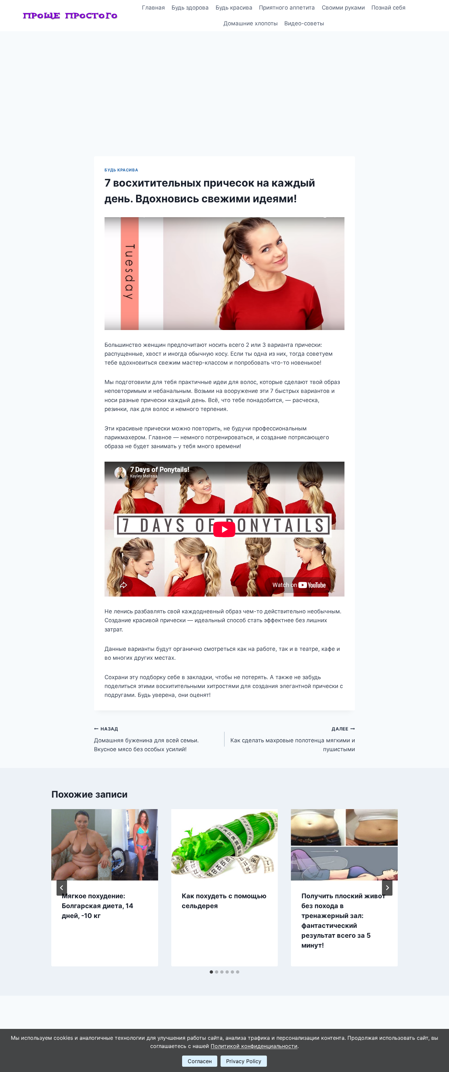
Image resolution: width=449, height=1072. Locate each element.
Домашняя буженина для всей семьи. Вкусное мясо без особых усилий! (146, 739)
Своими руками (343, 7)
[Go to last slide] (62, 888)
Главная (153, 7)
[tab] (211, 972)
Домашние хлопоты (251, 23)
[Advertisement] (224, 81)
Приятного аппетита (287, 7)
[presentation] (104, 844)
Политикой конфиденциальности (254, 1046)
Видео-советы (304, 23)
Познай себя (388, 7)
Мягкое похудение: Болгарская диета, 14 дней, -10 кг (97, 906)
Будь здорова (190, 7)
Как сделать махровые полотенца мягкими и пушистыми (292, 739)
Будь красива (234, 7)
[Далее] (387, 888)
